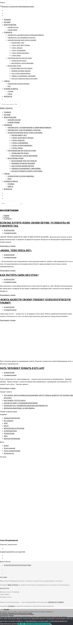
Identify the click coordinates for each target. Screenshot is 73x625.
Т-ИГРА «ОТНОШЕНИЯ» (19, 143)
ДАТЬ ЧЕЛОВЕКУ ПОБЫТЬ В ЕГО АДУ (22, 368)
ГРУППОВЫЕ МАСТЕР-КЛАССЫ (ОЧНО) (22, 151)
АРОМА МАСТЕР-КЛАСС (20, 153)
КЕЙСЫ (10, 186)
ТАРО (6, 436)
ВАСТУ (6, 426)
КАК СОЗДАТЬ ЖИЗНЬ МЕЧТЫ (22, 166)
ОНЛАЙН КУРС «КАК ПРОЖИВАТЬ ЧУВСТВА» (24, 130)
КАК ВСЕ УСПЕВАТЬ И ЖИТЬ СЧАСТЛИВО (26, 171)
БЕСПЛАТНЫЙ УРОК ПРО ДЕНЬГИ (24, 161)
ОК (19, 624)
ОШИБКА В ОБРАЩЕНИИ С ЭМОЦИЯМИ (26, 168)
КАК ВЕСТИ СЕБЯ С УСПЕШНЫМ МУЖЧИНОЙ (21, 403)
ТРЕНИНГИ (8, 125)
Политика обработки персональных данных (16, 613)
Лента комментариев (12, 451)
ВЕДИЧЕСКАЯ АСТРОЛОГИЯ (14, 428)
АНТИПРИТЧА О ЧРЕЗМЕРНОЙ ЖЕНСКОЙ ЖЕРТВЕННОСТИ (26, 406)
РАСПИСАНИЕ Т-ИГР (19, 135)
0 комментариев (10, 233)
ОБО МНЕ (7, 115)
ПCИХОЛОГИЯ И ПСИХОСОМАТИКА (21, 176)
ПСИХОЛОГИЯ (9, 230)
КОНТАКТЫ (8, 189)
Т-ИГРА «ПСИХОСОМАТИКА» (21, 145)
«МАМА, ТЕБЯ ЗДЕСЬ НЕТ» (16, 250)
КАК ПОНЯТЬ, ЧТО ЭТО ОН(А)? (15, 400)
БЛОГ (10, 179)
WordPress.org (9, 453)
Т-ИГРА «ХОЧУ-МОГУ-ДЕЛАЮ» (22, 138)
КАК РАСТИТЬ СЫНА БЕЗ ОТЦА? (19, 274)
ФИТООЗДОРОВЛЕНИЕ (12, 439)
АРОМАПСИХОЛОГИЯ (12, 418)
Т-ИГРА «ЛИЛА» (17, 148)
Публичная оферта (7, 615)
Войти (6, 446)
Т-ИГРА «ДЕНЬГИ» (18, 140)
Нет (22, 624)
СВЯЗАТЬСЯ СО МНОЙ (56, 602)
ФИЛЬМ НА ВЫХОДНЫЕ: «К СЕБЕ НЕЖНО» (19, 408)
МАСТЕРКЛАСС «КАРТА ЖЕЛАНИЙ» (24, 156)
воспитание (8, 219)
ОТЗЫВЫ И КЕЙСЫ (11, 181)
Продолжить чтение (7, 246)
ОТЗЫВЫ (11, 184)
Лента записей (9, 448)
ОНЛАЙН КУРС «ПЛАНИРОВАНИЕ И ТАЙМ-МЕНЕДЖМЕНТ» (30, 127)
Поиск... (3, 2)
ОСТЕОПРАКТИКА (10, 431)
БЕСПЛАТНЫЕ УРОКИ (15, 158)
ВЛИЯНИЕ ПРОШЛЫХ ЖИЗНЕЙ (23, 163)
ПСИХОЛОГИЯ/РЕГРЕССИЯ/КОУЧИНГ (17, 565)
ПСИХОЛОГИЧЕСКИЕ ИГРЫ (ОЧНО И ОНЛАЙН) (25, 133)
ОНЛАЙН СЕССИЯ (14, 120)
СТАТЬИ (7, 174)
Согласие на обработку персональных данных (17, 614)
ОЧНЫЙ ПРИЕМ (14, 122)
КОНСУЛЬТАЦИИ (10, 117)
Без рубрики (8, 421)
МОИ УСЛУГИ (13, 585)
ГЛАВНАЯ (7, 112)
